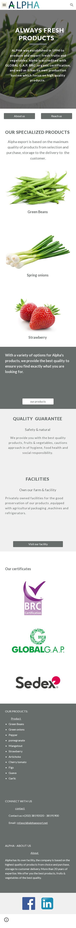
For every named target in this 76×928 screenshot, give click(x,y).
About (35, 852)
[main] (38, 54)
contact (20, 808)
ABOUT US (24, 845)
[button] (4, 5)
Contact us (15, 815)
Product (16, 718)
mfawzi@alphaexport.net (32, 822)
